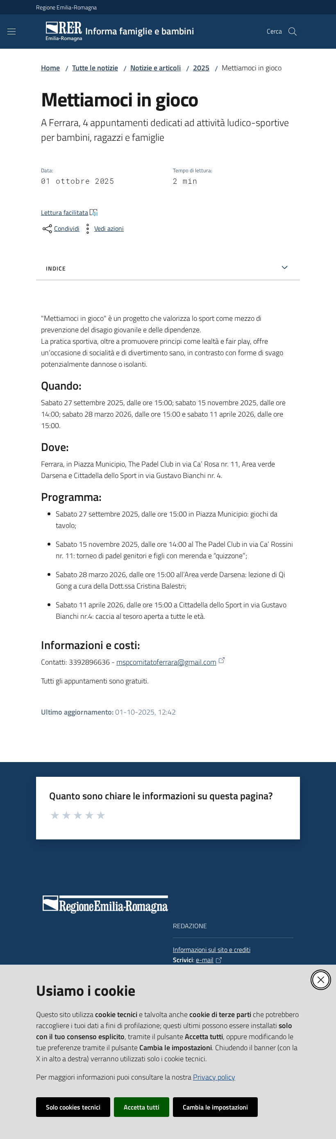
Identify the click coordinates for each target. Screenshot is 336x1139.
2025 (201, 67)
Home (50, 67)
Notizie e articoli (155, 67)
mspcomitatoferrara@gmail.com (166, 662)
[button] (292, 31)
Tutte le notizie (95, 67)
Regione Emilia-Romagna (66, 7)
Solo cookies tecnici (73, 1107)
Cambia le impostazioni (215, 1107)
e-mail (204, 960)
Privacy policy (214, 1077)
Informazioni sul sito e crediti (211, 949)
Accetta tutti (141, 1107)
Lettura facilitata (64, 212)
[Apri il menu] (11, 31)
